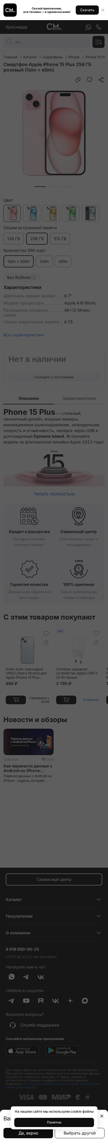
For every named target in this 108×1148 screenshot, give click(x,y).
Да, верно (28, 1132)
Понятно (54, 1122)
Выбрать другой (80, 1132)
